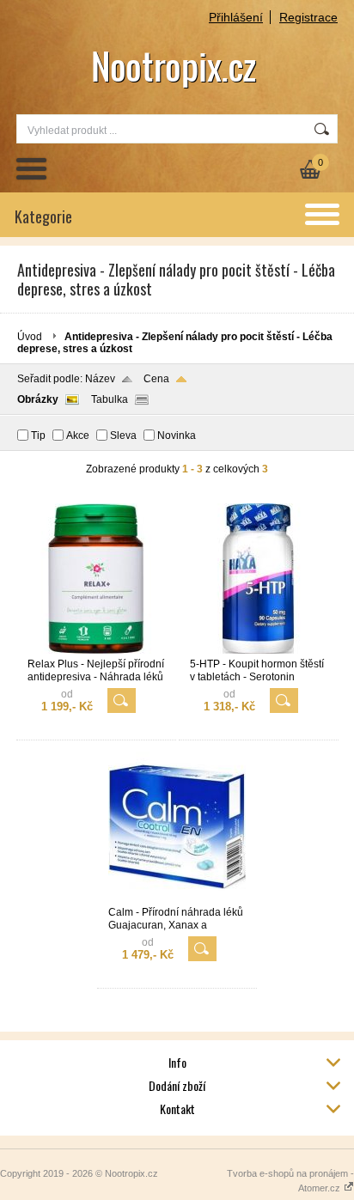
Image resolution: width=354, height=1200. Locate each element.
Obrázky (37, 399)
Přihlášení (236, 17)
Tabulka (109, 399)
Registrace (308, 17)
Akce (77, 435)
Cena (156, 379)
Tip (38, 435)
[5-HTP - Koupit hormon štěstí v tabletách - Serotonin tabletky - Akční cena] (258, 650)
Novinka (176, 435)
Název (100, 379)
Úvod (29, 337)
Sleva (123, 435)
